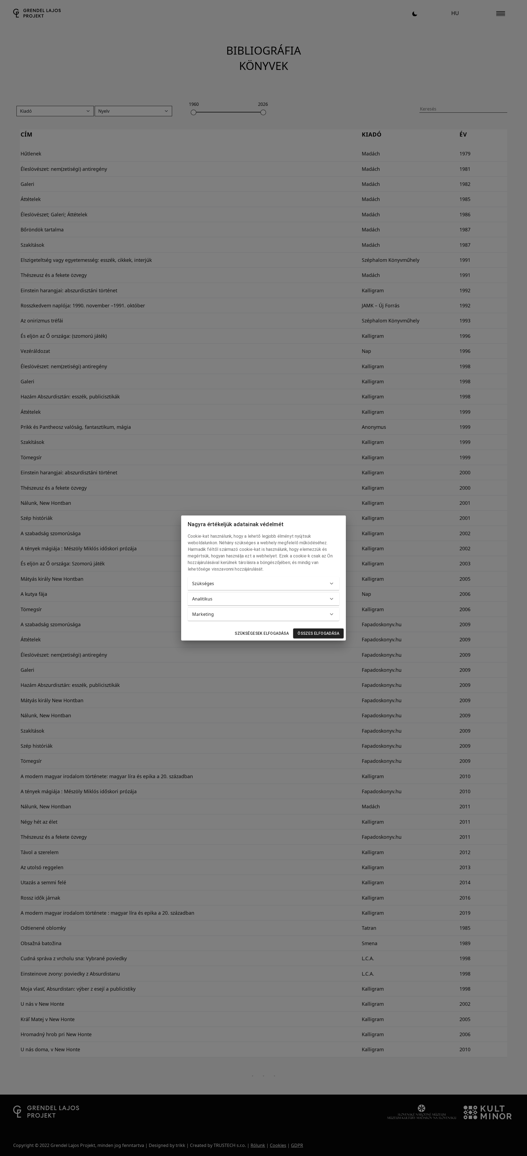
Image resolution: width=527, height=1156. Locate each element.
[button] (263, 583)
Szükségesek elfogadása (262, 633)
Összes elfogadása (318, 633)
